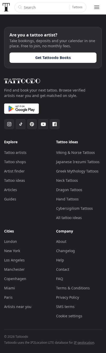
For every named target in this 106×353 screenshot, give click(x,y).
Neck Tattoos (67, 180)
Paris (8, 297)
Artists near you (17, 306)
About (61, 241)
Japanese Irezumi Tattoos (78, 161)
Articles (10, 189)
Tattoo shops (15, 161)
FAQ (59, 278)
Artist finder (14, 171)
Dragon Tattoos (69, 189)
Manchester (14, 269)
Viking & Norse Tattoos (75, 152)
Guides (10, 199)
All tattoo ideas (69, 217)
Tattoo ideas (14, 180)
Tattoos (77, 7)
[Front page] (6, 7)
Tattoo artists (15, 152)
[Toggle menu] (97, 7)
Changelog (65, 250)
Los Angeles (14, 260)
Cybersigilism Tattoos (74, 208)
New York (12, 250)
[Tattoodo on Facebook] (54, 124)
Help (60, 260)
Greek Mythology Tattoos (77, 171)
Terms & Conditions (73, 288)
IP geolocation (84, 342)
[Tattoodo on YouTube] (43, 124)
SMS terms (65, 306)
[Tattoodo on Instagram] (9, 124)
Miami (9, 288)
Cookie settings (69, 315)
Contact (62, 269)
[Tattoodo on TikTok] (20, 124)
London (10, 241)
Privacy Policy (67, 297)
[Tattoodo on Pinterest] (32, 124)
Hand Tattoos (67, 199)
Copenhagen (15, 278)
